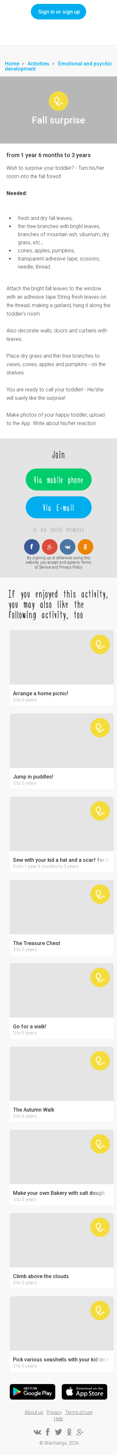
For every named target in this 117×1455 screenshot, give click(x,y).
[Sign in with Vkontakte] (67, 547)
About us (34, 1412)
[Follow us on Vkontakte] (37, 1432)
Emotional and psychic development (58, 66)
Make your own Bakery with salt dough (59, 1193)
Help (58, 1418)
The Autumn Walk (33, 1110)
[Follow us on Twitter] (58, 1432)
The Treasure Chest (36, 943)
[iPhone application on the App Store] (84, 1392)
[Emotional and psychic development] (58, 101)
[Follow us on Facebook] (48, 1432)
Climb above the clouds (41, 1276)
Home (12, 64)
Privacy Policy (71, 567)
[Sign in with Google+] (50, 547)
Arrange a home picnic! (40, 693)
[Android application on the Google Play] (32, 1392)
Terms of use (78, 1412)
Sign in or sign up (59, 12)
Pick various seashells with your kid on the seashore (61, 1359)
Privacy (54, 1412)
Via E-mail (58, 507)
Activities (38, 64)
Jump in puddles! (33, 776)
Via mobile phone (59, 479)
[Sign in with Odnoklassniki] (85, 547)
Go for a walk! (29, 1026)
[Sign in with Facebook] (32, 547)
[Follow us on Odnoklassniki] (69, 1432)
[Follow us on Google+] (80, 1432)
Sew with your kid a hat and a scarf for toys (61, 860)
